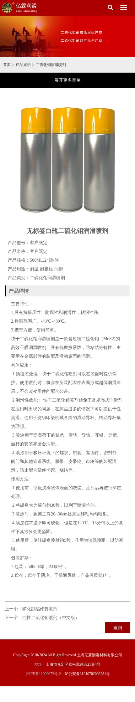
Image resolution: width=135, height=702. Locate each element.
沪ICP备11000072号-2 (43, 674)
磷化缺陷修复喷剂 (39, 609)
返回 (117, 627)
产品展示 (23, 65)
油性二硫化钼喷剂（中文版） (50, 617)
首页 (7, 65)
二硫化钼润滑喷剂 (51, 65)
